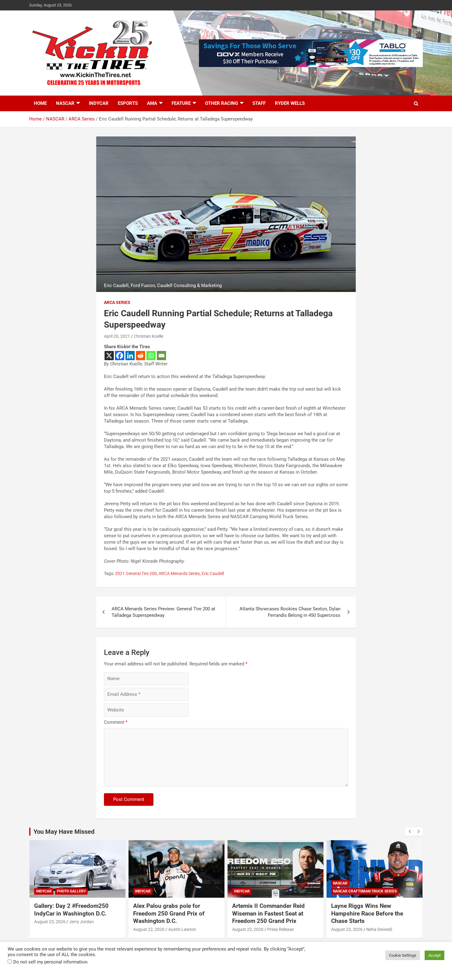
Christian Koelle (148, 336)
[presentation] (409, 831)
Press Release (280, 929)
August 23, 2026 (49, 921)
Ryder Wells (290, 103)
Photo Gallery (71, 891)
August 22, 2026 (149, 929)
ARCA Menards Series (179, 573)
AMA (152, 103)
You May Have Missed (64, 831)
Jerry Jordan (81, 921)
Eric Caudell (213, 573)
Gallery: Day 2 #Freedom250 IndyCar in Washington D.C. (71, 909)
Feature (181, 103)
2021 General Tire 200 (136, 573)
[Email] (161, 355)
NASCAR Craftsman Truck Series (365, 891)
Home (40, 103)
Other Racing (221, 103)
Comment (115, 722)
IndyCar (99, 103)
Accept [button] (434, 955)
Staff (259, 103)
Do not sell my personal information (50, 962)
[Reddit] (140, 355)
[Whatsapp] (151, 355)
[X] (109, 355)
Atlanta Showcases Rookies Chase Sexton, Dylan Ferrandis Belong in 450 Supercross (290, 612)
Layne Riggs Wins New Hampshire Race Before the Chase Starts (367, 913)
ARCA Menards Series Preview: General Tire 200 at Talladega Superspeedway (163, 612)
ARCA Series (117, 302)
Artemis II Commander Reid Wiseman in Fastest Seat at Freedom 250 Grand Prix (268, 913)
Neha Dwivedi (379, 929)
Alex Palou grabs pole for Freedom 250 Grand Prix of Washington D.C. (168, 913)
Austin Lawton (182, 929)
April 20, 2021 (117, 336)
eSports (128, 103)
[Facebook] (119, 355)
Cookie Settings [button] (402, 955)
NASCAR (65, 103)
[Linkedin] (130, 355)
